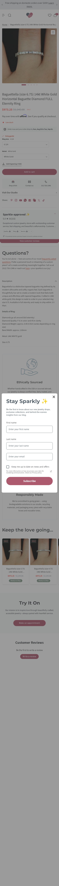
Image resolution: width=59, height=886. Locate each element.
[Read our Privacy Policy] (51, 471)
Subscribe (29, 481)
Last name (11, 439)
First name (11, 422)
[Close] (53, 396)
